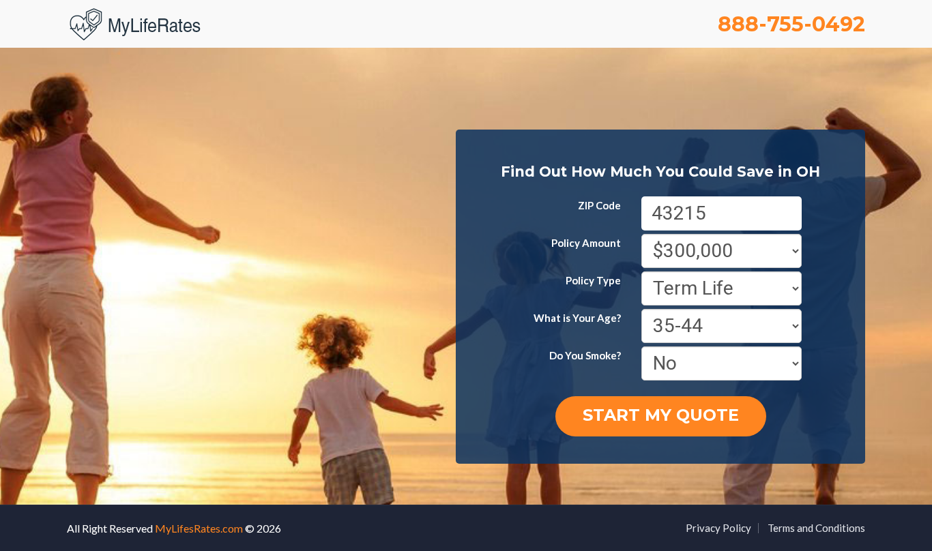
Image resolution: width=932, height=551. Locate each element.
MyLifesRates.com (199, 528)
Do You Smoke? (585, 355)
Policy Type (593, 280)
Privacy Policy (718, 528)
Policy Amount (586, 243)
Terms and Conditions (816, 528)
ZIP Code (599, 205)
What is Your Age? (577, 318)
